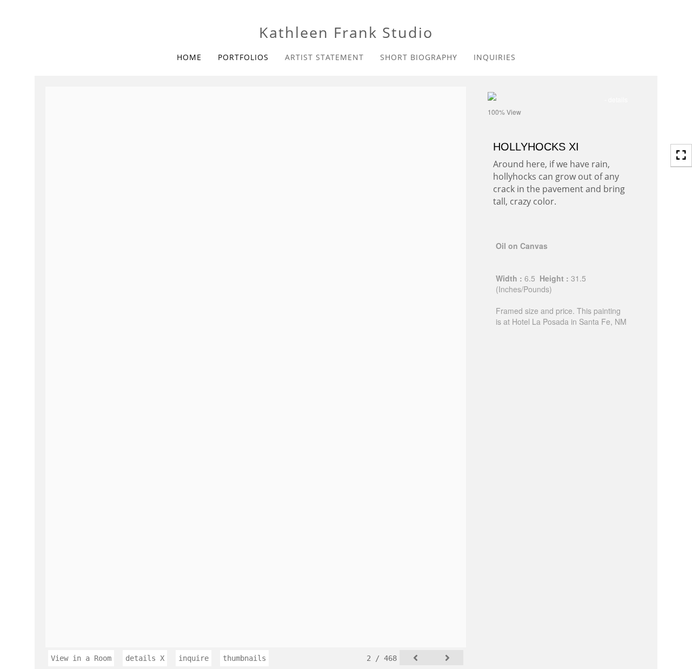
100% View (504, 111)
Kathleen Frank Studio (346, 32)
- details (616, 99)
